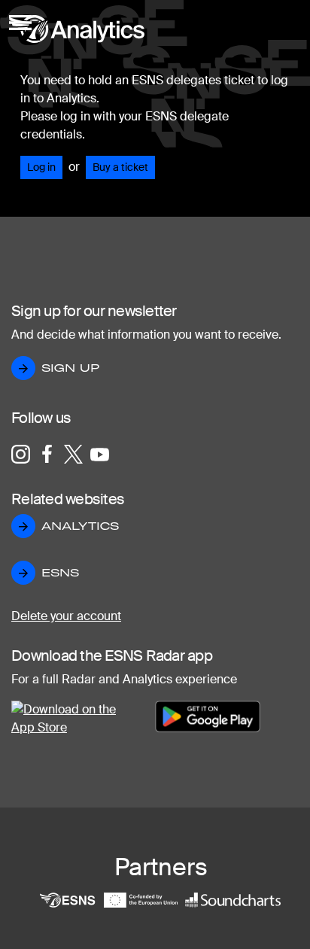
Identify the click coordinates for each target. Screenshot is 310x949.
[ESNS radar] (76, 43)
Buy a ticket (120, 167)
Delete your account (66, 616)
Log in (41, 167)
